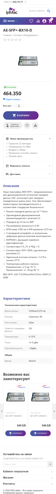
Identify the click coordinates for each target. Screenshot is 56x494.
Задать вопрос (13, 99)
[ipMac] (12, 11)
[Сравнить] (35, 125)
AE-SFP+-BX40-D (13, 416)
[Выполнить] (50, 464)
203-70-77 (13, 2)
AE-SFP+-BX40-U (38, 416)
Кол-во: (7, 105)
